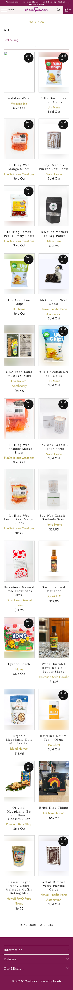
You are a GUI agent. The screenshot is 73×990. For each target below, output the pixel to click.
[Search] (58, 10)
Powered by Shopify (50, 981)
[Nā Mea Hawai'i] (36, 10)
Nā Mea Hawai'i (29, 981)
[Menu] (2, 10)
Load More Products (36, 925)
